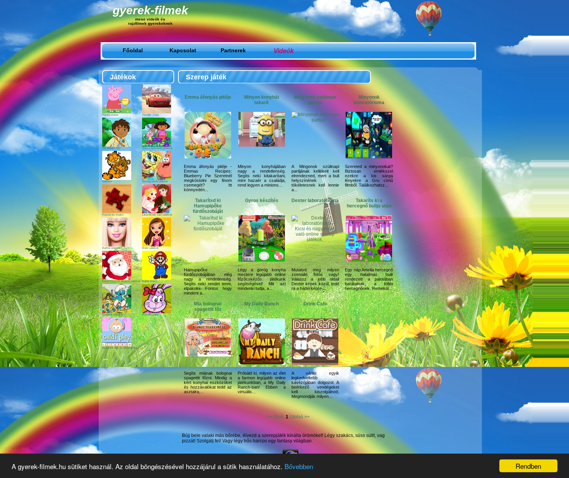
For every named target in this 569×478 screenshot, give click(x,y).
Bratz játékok (150, 248)
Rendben (528, 466)
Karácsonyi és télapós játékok (121, 281)
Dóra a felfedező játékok (157, 148)
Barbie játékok (111, 248)
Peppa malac (110, 114)
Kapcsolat (183, 50)
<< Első (275, 417)
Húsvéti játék (150, 314)
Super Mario (149, 281)
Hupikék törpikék (112, 314)
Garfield (107, 181)
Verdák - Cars (150, 114)
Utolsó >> (300, 417)
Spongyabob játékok (155, 181)
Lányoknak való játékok (157, 214)
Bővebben (298, 466)
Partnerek (233, 50)
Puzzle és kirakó (112, 214)
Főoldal (133, 50)
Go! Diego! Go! (111, 148)
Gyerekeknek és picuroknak (119, 347)
